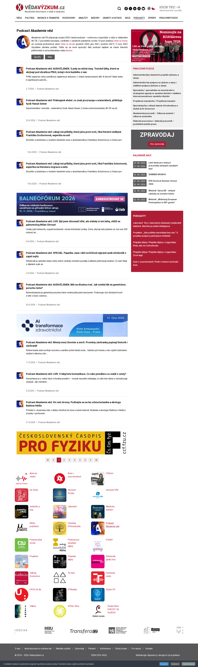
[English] (149, 8)
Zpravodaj (157, 134)
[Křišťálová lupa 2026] (157, 45)
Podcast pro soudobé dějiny (73, 542)
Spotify (37, 57)
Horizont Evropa (72, 491)
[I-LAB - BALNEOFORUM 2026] (72, 204)
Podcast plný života (36, 541)
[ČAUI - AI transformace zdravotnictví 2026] (72, 325)
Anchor (69, 50)
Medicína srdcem (110, 508)
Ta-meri (71, 573)
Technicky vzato (110, 574)
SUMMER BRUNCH (157, 174)
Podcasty (139, 216)
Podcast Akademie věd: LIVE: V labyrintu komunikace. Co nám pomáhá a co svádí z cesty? (76, 373)
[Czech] (153, 8)
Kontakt (149, 648)
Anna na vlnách (33, 475)
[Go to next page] (90, 460)
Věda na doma (120, 41)
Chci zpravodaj (157, 144)
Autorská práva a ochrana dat (38, 648)
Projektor (34, 556)
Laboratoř (72, 506)
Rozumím (164, 664)
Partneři (92, 648)
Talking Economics (35, 574)
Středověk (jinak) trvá (110, 558)
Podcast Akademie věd (48, 89)
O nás (17, 648)
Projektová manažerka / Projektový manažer (154, 101)
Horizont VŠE (112, 490)
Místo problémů (34, 525)
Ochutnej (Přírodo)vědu (74, 525)
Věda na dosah (68, 44)
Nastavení (175, 664)
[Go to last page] (96, 460)
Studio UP (110, 589)
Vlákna (33, 606)
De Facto (34, 490)
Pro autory (136, 648)
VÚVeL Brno (73, 606)
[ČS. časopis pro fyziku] (72, 442)
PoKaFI (109, 539)
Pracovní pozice (143, 68)
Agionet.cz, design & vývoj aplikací (163, 655)
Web (50, 57)
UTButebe (72, 589)
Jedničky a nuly (35, 508)
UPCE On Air (35, 589)
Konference (105, 648)
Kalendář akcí (142, 155)
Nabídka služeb (63, 648)
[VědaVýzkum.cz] (39, 7)
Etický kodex (121, 648)
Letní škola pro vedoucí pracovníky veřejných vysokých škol (163, 165)
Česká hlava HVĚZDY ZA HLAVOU (113, 609)
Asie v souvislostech (74, 475)
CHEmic (109, 473)
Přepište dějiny (72, 558)
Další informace (188, 664)
